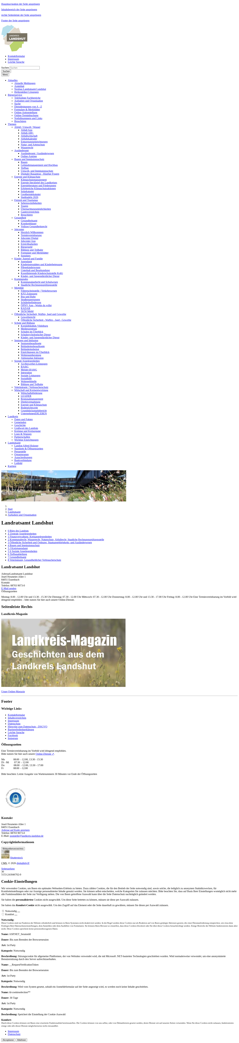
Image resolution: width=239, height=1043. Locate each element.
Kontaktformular (16, 715)
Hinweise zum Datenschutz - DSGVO (27, 726)
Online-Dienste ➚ (45, 753)
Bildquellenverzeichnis (13, 848)
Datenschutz (14, 723)
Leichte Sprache (16, 732)
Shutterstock (16, 857)
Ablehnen (21, 1040)
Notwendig (11, 911)
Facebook (13, 735)
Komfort (9, 914)
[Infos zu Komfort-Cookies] (16, 915)
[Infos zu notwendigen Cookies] (18, 911)
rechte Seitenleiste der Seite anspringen (21, 15)
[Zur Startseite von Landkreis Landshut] (14, 50)
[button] (13, 80)
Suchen (5, 67)
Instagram (13, 738)
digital (23, 863)
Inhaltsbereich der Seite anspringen (19, 9)
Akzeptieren (8, 1040)
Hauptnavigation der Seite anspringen (20, 4)
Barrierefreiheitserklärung (21, 729)
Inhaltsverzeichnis (17, 717)
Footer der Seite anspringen (15, 20)
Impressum (13, 720)
